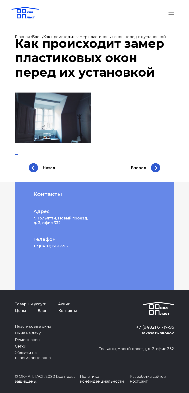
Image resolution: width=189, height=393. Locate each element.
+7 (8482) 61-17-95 (50, 246)
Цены (20, 311)
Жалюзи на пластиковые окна (33, 355)
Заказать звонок (157, 333)
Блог (42, 311)
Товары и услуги (31, 304)
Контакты (67, 311)
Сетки (21, 346)
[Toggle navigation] (171, 12)
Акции (64, 304)
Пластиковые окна (33, 326)
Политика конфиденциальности (102, 379)
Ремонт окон (27, 340)
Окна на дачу (28, 333)
